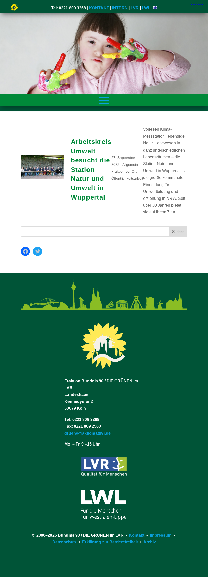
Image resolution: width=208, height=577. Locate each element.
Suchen (178, 231)
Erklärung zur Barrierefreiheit (110, 542)
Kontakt (136, 535)
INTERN (120, 8)
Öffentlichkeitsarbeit (127, 178)
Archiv (149, 542)
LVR (135, 8)
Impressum (160, 535)
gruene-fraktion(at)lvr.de (87, 433)
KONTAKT (99, 8)
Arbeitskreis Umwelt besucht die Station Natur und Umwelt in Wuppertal (91, 169)
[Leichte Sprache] (155, 8)
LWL (146, 8)
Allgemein (130, 164)
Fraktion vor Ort (124, 171)
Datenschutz (64, 542)
